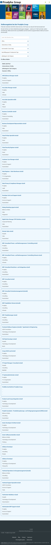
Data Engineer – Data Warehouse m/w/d (12, 171)
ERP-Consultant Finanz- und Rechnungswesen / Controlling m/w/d (19, 243)
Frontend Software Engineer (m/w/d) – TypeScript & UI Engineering (19, 327)
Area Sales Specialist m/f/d (9, 99)
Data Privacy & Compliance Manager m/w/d (13, 183)
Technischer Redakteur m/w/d (10, 494)
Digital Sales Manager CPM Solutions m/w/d (13, 219)
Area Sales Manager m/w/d (9, 87)
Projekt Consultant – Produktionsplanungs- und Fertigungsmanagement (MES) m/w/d (24, 411)
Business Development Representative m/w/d (14, 123)
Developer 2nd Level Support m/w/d (11, 195)
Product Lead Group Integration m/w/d (12, 399)
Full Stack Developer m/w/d (9, 339)
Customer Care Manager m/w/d (10, 159)
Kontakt (31, 529)
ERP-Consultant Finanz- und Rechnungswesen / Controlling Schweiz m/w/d (22, 255)
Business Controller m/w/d (9, 111)
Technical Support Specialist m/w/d (11, 482)
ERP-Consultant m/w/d (8, 279)
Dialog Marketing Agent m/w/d (10, 207)
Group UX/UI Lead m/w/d (8, 351)
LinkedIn (1, 523)
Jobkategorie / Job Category (8, 56)
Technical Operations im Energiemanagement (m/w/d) (16, 470)
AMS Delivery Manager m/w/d (10, 75)
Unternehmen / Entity (6, 44)
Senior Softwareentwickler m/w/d (11, 434)
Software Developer (7, 446)
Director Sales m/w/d (7, 231)
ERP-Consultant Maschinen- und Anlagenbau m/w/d (16, 267)
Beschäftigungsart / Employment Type (10, 52)
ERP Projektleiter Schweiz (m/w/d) (11, 303)
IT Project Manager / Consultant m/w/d (12, 363)
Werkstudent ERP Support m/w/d (11, 506)
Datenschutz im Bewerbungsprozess (26, 530)
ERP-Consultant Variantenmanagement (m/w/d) (15, 291)
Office (3, 41)
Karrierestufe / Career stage (8, 48)
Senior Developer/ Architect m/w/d (11, 422)
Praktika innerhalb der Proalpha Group (12, 387)
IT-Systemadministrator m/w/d (10, 375)
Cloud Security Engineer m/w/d (10, 147)
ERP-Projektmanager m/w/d (9, 315)
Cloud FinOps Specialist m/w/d (10, 135)
